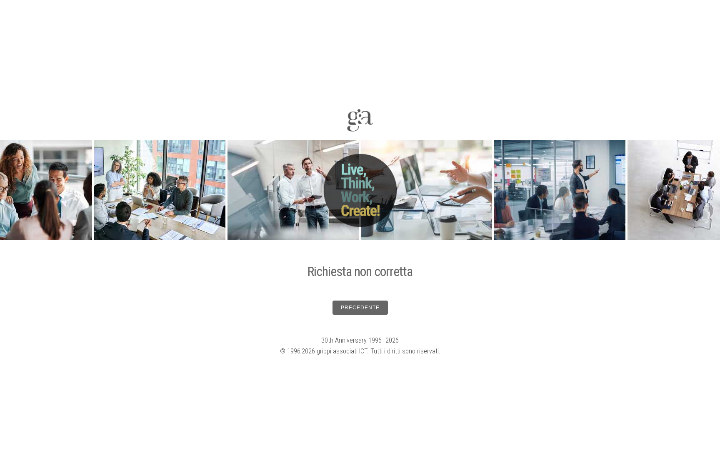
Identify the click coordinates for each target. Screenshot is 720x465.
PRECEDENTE (360, 308)
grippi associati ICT (342, 351)
